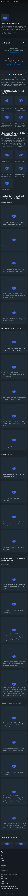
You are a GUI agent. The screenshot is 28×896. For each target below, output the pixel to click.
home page (6, 827)
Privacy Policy (4, 881)
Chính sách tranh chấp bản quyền (8, 886)
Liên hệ (2, 860)
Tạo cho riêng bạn (6, 33)
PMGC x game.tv (5, 870)
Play (2, 855)
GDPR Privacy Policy (5, 883)
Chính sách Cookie (5, 878)
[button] (11, 847)
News (2, 867)
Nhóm (2, 858)
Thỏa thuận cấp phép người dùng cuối (9, 888)
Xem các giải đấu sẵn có (13, 64)
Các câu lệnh (4, 865)
